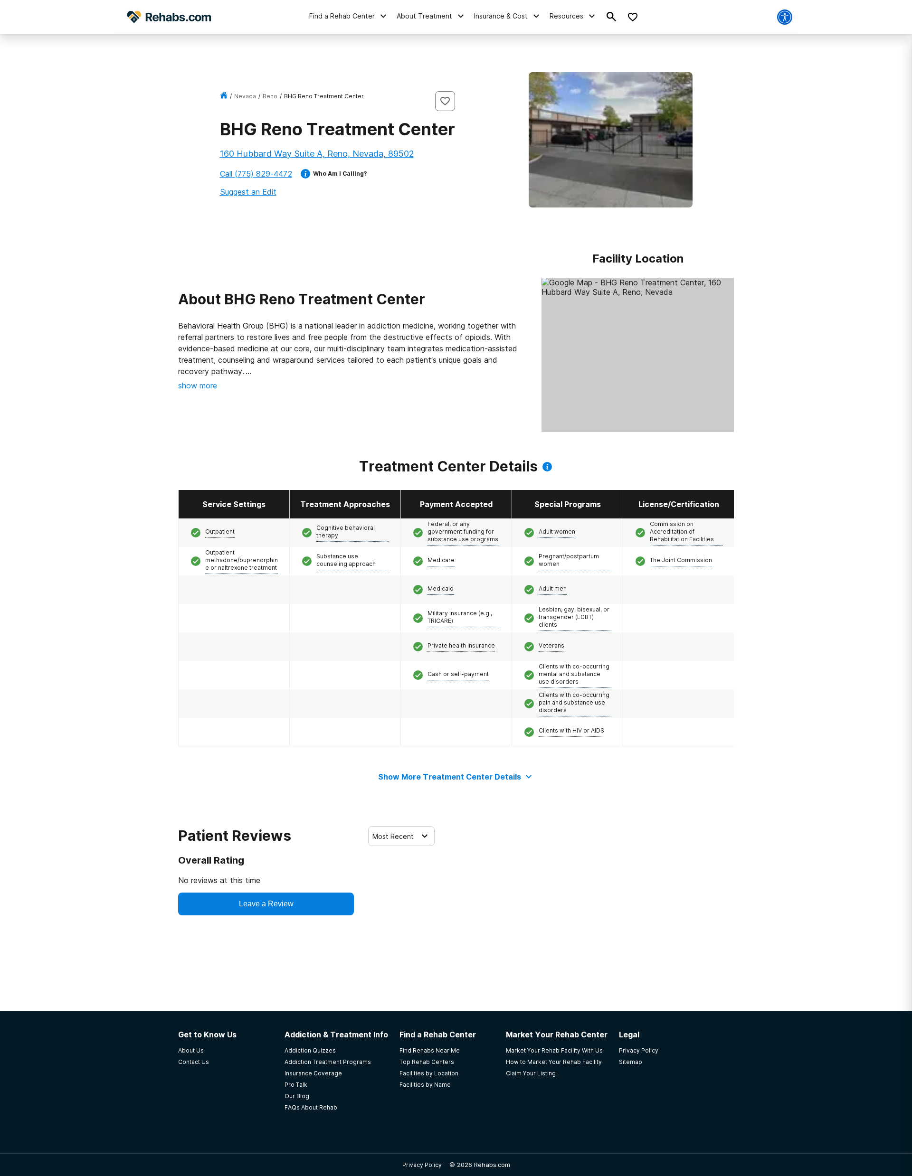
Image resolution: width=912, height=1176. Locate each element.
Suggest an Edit (248, 192)
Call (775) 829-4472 (256, 174)
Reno (270, 96)
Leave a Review (266, 904)
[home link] (224, 96)
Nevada (245, 96)
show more (197, 385)
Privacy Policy (422, 1164)
